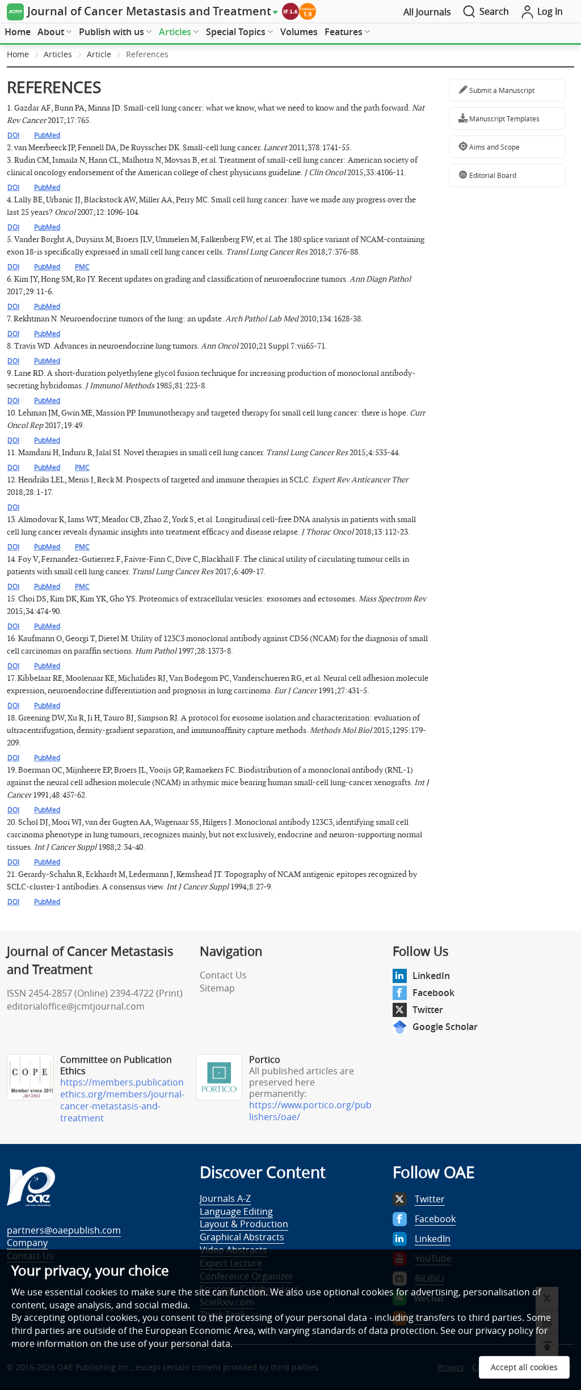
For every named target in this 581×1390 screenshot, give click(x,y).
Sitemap (217, 988)
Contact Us (223, 975)
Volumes (299, 32)
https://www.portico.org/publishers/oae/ (310, 1111)
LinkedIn (431, 975)
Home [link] (18, 54)
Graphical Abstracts (242, 1237)
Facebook (433, 992)
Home (18, 32)
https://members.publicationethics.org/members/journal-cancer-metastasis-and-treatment (122, 1100)
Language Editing (236, 1211)
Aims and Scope (494, 146)
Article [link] (99, 54)
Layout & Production (244, 1224)
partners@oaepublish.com (64, 1230)
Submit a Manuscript (501, 90)
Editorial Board (492, 175)
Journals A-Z (225, 1198)
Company (27, 1242)
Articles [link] (58, 54)
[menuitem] (17, 32)
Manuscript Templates (504, 118)
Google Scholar (445, 1026)
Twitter (427, 1009)
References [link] (147, 54)
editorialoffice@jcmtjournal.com (76, 1006)
